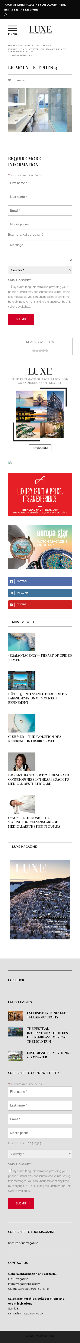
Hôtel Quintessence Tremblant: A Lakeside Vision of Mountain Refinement (37, 698)
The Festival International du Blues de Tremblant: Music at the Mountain (47, 1035)
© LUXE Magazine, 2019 (40, 1335)
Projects (42, 45)
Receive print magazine (23, 1243)
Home (12, 45)
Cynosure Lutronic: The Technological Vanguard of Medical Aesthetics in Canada (34, 822)
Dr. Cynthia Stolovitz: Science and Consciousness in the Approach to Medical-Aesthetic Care (38, 779)
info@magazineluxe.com (24, 1283)
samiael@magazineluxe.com (26, 1313)
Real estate (25, 45)
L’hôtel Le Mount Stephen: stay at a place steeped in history (37, 50)
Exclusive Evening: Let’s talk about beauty (47, 1015)
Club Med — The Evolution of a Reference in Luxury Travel (34, 739)
